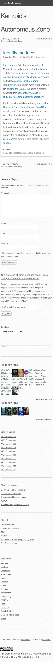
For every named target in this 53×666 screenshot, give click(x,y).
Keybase (4, 563)
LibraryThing (6, 596)
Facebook (5, 607)
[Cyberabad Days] (15, 394)
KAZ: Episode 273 (8, 454)
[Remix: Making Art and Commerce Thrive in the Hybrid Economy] (26, 376)
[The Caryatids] (3, 393)
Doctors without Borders (11, 493)
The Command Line (9, 543)
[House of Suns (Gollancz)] (15, 376)
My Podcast (9, 431)
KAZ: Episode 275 (8, 447)
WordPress (25, 639)
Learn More (21, 301)
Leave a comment (36, 152)
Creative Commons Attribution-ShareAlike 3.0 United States (25, 655)
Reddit (3, 603)
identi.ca (4, 566)
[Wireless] (21, 376)
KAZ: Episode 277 (8, 440)
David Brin (41, 107)
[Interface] (15, 381)
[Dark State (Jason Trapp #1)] (21, 415)
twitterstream (6, 592)
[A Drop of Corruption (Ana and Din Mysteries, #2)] (9, 414)
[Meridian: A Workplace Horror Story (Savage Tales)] (3, 415)
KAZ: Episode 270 (8, 466)
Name (4, 223)
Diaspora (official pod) (10, 614)
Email (4, 233)
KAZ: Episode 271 (8, 462)
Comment (5, 193)
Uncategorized (19, 152)
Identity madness (19, 52)
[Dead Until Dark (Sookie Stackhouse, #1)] (3, 375)
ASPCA (4, 500)
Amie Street (6, 574)
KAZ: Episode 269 (8, 469)
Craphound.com (7, 524)
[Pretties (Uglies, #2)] (21, 390)
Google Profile (7, 611)
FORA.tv (4, 600)
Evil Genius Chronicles (10, 528)
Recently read (9, 364)
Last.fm (4, 578)
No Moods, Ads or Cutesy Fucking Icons (17, 539)
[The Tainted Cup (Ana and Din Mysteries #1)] (15, 414)
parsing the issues (16, 89)
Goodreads (5, 570)
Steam (3, 585)
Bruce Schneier (22, 107)
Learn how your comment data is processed (24, 276)
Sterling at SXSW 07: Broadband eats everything (11, 39)
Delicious (4, 589)
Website (4, 243)
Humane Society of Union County (15, 504)
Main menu (15, 3)
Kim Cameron (10, 65)
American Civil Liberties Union (13, 497)
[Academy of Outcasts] (26, 414)
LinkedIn (4, 581)
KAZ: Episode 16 (44, 38)
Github (3, 618)
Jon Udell (4, 535)
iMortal (3, 532)
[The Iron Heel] (26, 384)
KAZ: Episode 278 (8, 436)
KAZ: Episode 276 (8, 443)
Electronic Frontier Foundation (13, 489)
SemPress (46, 639)
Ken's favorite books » (44, 399)
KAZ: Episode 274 (8, 451)
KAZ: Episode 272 (8, 458)
